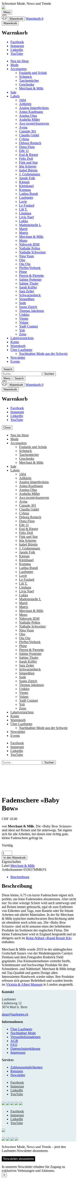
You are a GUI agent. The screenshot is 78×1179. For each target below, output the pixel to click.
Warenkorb (16, 18)
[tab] (43, 877)
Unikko (24, 314)
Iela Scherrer (27, 166)
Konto (14, 342)
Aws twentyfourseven (34, 123)
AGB (14, 1041)
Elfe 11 (24, 151)
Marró (23, 229)
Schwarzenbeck (30, 295)
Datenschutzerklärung (25, 1048)
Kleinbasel (26, 186)
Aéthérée (25, 104)
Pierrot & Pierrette (31, 275)
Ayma (23, 127)
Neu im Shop (19, 61)
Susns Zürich (28, 307)
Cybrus (24, 139)
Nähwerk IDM (29, 244)
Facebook (17, 42)
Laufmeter (26, 197)
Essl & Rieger (28, 155)
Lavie (23, 201)
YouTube (16, 53)
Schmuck (25, 76)
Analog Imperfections (34, 108)
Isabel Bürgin (28, 170)
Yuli (22, 330)
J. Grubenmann (29, 174)
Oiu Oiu (24, 264)
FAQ (13, 1045)
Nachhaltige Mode (23, 1033)
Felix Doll (26, 158)
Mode (14, 65)
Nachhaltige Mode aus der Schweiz (43, 353)
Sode (22, 303)
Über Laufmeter (21, 350)
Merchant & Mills (31, 88)
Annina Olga (28, 115)
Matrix (23, 233)
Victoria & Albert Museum (24, 984)
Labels (15, 96)
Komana (25, 190)
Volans (23, 322)
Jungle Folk (27, 178)
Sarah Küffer (28, 287)
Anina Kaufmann (31, 112)
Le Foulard (26, 205)
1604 (22, 100)
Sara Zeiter (26, 291)
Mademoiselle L (30, 225)
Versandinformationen (25, 1037)
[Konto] (4, 18)
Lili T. (23, 209)
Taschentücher (29, 80)
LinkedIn (16, 50)
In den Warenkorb (14, 857)
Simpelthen (26, 299)
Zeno (22, 334)
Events (15, 361)
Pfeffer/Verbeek (30, 268)
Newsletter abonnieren (18, 1159)
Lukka (23, 221)
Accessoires (18, 69)
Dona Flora (27, 147)
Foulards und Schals (33, 73)
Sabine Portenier (30, 279)
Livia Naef (26, 217)
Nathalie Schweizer (32, 252)
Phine (23, 272)
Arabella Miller (29, 119)
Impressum (17, 1052)
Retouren (16, 1071)
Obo (22, 260)
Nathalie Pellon (29, 248)
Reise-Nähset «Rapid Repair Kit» (49, 938)
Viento (23, 318)
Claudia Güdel (29, 135)
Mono (23, 240)
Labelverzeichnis (22, 338)
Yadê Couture (28, 326)
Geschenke (26, 84)
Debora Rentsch (30, 143)
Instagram (17, 46)
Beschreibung (19, 877)
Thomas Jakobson (31, 311)
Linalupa (25, 213)
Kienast (24, 182)
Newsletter (17, 357)
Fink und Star (28, 162)
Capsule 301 (27, 131)
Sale (13, 92)
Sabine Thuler (28, 283)
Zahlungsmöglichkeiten (26, 1067)
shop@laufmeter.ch (15, 1014)
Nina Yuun (26, 256)
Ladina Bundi (28, 194)
